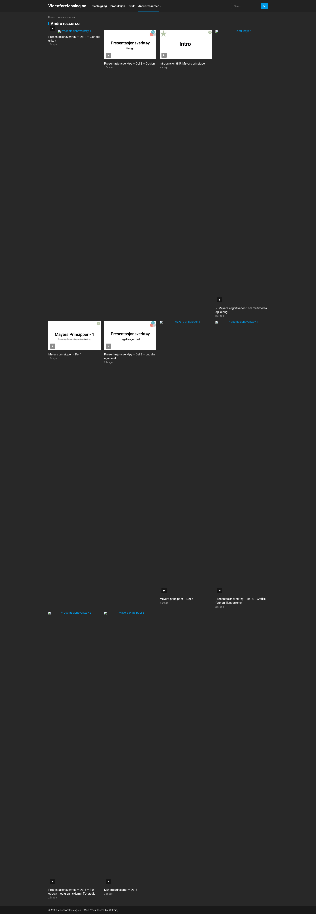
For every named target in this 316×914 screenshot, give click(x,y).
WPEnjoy (113, 910)
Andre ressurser (148, 5)
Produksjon (117, 5)
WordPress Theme (94, 910)
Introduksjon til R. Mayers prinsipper (183, 63)
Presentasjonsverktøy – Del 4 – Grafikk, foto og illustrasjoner (240, 600)
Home (51, 17)
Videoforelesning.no (67, 5)
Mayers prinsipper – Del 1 (65, 354)
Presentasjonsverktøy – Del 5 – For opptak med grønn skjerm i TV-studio (71, 891)
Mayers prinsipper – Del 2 (176, 599)
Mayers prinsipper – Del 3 (121, 890)
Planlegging (99, 5)
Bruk (132, 5)
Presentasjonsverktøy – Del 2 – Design (129, 63)
